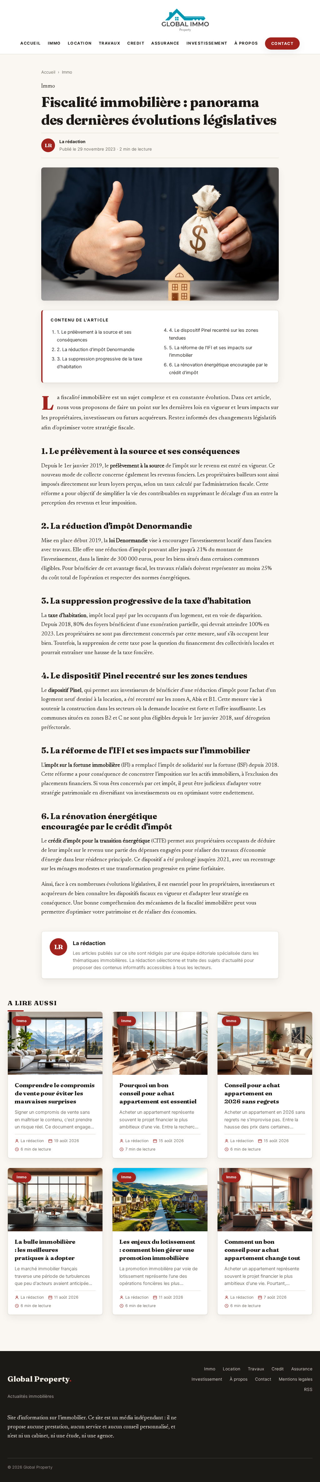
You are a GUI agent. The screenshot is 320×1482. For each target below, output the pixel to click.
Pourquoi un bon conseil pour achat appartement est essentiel (157, 1093)
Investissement (207, 43)
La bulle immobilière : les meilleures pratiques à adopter (45, 1250)
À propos (246, 43)
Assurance (165, 43)
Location (80, 43)
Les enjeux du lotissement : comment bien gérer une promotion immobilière (157, 1250)
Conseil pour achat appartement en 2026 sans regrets (252, 1093)
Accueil (30, 43)
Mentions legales (295, 1379)
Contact (282, 43)
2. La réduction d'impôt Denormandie (95, 349)
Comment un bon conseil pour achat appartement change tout (262, 1250)
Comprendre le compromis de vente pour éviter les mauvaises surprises (55, 1093)
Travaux (110, 43)
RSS (308, 1389)
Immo (54, 43)
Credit (135, 43)
